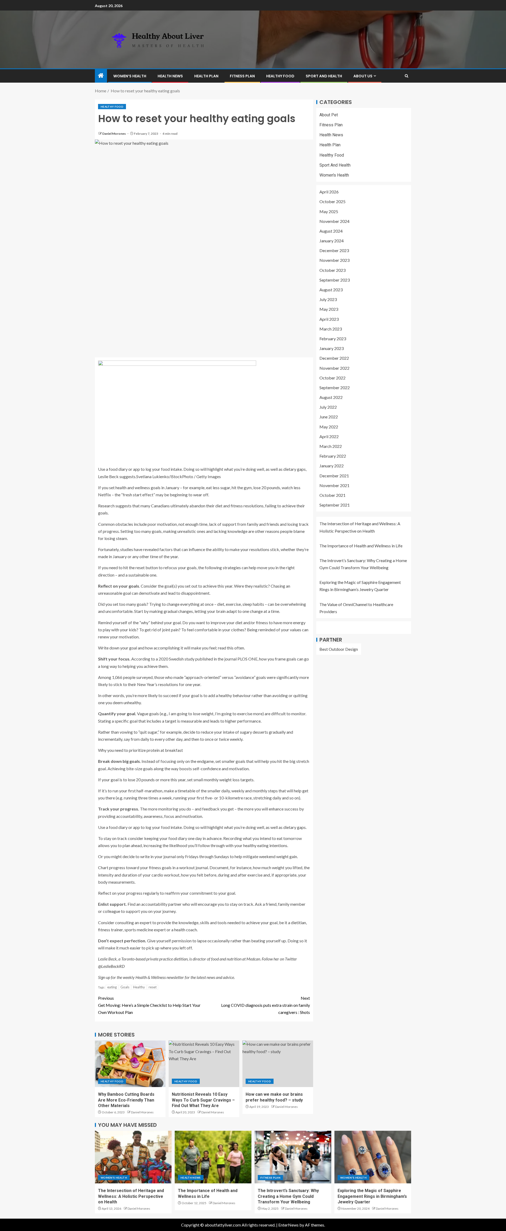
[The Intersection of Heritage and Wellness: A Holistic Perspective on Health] (133, 1157)
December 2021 (334, 475)
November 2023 (334, 260)
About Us (362, 76)
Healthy (139, 987)
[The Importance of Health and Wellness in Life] (213, 1157)
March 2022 (330, 446)
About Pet (328, 114)
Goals (124, 987)
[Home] (101, 75)
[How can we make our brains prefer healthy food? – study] (277, 1063)
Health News (170, 76)
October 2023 (332, 270)
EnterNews (288, 1224)
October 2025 (332, 201)
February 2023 (332, 338)
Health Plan (206, 76)
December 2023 (334, 250)
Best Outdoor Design (338, 649)
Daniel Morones (114, 134)
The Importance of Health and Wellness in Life (360, 545)
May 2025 (328, 211)
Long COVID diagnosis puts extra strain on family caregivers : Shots (265, 1005)
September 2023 (334, 279)
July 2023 (328, 299)
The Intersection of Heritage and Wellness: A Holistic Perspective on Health (131, 1196)
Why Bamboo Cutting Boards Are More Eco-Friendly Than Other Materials (126, 1100)
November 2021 (334, 485)
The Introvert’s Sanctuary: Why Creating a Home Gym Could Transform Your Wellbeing (288, 1196)
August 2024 (331, 230)
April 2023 (329, 319)
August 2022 (331, 397)
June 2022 (328, 416)
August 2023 (331, 289)
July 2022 (328, 407)
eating (112, 987)
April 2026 (329, 191)
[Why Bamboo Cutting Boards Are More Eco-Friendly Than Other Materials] (130, 1063)
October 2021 (332, 495)
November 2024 (334, 221)
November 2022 (334, 368)
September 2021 (334, 505)
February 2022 (332, 456)
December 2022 (334, 358)
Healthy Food (280, 76)
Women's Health (334, 175)
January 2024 (331, 240)
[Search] (406, 76)
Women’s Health (129, 76)
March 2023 (330, 328)
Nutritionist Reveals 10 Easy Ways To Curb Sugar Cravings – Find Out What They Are (203, 1100)
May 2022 (328, 426)
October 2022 (332, 377)
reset (153, 987)
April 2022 (329, 436)
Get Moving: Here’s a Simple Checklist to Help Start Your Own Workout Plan (149, 1005)
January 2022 (331, 465)
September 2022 (334, 387)
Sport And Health (324, 76)
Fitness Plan (242, 76)
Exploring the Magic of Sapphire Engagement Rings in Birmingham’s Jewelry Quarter (372, 1196)
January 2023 (331, 348)
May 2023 (328, 309)
